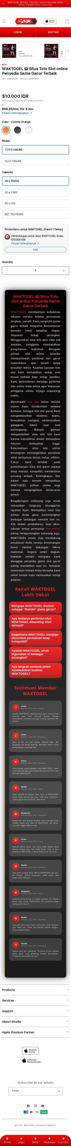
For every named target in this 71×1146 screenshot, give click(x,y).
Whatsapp (49, 1142)
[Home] (26, 21)
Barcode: (23, 79)
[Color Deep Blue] (17, 130)
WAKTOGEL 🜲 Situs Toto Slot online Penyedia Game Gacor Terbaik (35, 3)
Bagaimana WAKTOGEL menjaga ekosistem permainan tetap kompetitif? (35, 638)
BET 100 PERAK (14, 214)
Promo (7, 1142)
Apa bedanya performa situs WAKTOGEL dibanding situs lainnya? (32, 622)
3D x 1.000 (11, 192)
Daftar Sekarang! (43, 5)
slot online (53, 528)
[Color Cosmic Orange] (6, 130)
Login (21, 1142)
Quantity (7, 262)
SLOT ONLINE (13, 161)
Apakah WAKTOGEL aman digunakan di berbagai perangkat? (30, 654)
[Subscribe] (58, 1091)
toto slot (33, 401)
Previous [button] (3, 3)
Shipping (18, 101)
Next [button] (68, 3)
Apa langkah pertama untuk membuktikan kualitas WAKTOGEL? (31, 670)
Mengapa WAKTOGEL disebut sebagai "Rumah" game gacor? (34, 607)
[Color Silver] (28, 130)
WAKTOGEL (18, 312)
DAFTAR (53, 32)
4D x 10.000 (12, 181)
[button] (4, 21)
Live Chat (63, 1142)
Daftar (35, 1142)
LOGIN (18, 32)
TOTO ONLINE (13, 149)
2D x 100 (10, 203)
